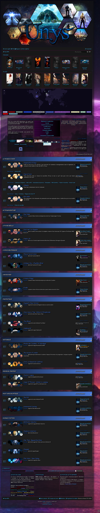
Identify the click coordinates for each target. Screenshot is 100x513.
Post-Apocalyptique (10, 394)
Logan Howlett (85, 256)
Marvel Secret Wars (19, 68)
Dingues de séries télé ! (66, 68)
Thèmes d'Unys (83, 186)
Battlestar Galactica (27, 111)
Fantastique (7, 299)
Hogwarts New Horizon (30, 303)
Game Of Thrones (30, 488)
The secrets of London (30, 353)
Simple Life (83, 111)
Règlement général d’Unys (86, 164)
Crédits (47, 132)
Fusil (28, 67)
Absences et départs (20, 182)
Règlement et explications (47, 121)
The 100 (26, 398)
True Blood (5, 113)
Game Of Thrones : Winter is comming (35, 382)
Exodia (25, 288)
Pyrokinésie (47, 67)
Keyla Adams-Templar (85, 231)
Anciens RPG (18, 171)
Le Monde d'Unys (9, 159)
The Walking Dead (21, 495)
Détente (26, 185)
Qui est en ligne (16, 475)
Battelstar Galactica (16, 488)
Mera (10, 84)
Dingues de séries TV (30, 194)
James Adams (28, 84)
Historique (7, 340)
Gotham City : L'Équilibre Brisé (38, 111)
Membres (5, 111)
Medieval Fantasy (9, 371)
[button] (37, 96)
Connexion (6, 468)
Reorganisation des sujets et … (86, 304)
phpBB (43, 501)
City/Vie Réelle (8, 226)
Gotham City (14, 489)
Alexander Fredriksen (87, 384)
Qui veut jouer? (83, 255)
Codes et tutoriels (63, 182)
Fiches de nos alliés (19, 205)
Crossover (7, 275)
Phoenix (38, 67)
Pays (28, 49)
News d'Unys (47, 128)
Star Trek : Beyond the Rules (32, 440)
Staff (47, 133)
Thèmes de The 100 (84, 399)
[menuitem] (12, 49)
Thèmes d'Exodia (84, 289)
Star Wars (25, 494)
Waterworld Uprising (84, 68)
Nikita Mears (75, 84)
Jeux (16, 194)
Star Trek (19, 494)
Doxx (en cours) (83, 450)
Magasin (18, 49)
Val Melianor (55, 478)
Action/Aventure (9, 210)
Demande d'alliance (47, 130)
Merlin (37, 84)
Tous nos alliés (23, 144)
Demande (17, 144)
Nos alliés (26, 197)
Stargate (26, 449)
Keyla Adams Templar (84, 85)
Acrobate (75, 67)
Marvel (32, 489)
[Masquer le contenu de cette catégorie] (91, 159)
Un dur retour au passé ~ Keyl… (86, 240)
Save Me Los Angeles (29, 492)
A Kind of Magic (11, 111)
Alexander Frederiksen (85, 383)
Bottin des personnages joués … (86, 264)
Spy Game (88, 111)
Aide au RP (29, 182)
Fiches (23, 49)
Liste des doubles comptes (86, 313)
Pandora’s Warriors (29, 431)
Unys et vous (27, 174)
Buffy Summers (19, 84)
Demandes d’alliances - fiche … (86, 198)
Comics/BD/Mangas (10, 250)
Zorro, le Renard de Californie (32, 362)
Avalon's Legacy (19, 111)
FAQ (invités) (55, 182)
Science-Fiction (8, 418)
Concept (47, 123)
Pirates (32, 491)
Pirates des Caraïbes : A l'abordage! (34, 344)
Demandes (47, 182)
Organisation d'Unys (29, 163)
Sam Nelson (82, 329)
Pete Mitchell (47, 84)
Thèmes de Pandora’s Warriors (86, 432)
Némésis (84, 165)
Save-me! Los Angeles (75, 111)
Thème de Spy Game (84, 215)
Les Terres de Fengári (24, 489)
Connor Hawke (57, 84)
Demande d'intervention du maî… (86, 354)
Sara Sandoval (83, 345)
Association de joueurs (38, 182)
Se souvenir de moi (70, 470)
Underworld (27, 328)
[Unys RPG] (47, 24)
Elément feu (9, 67)
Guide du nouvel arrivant (47, 124)
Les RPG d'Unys (47, 126)
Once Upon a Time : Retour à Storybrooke (62, 111)
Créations (21, 194)
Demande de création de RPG (47, 135)
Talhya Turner (83, 280)
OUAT (12, 491)
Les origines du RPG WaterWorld (86, 408)
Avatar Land (72, 182)
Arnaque (56, 67)
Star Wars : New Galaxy (31, 458)
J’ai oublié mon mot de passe (56, 470)
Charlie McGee (68, 484)
